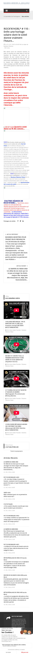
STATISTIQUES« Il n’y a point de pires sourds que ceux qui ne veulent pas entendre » (16, 506)
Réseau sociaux (9, 445)
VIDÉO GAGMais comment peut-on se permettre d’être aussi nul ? (15, 494)
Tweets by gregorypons (16, 451)
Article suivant (21, 266)
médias (7, 296)
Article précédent (12, 234)
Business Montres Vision (18, 177)
